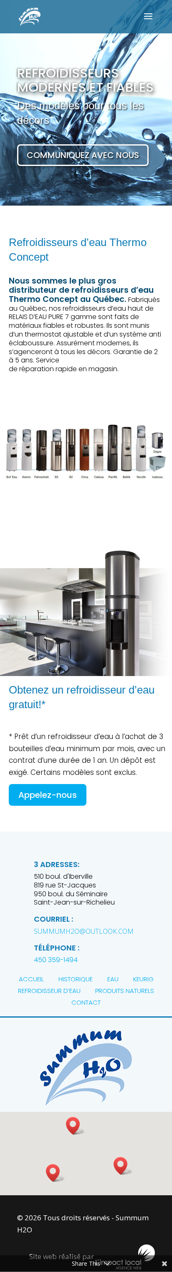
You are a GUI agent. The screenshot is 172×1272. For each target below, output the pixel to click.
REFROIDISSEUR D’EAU (49, 990)
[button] (123, 1166)
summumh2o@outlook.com (84, 931)
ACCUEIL (31, 979)
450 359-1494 (56, 960)
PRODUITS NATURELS (124, 990)
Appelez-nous (47, 795)
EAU (113, 979)
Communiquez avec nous (83, 155)
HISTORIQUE (75, 979)
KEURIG (143, 979)
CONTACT (86, 1002)
